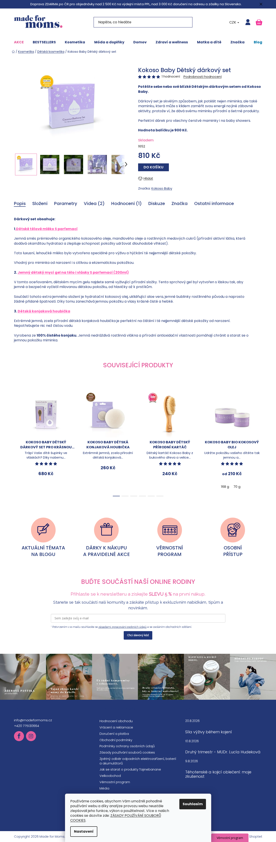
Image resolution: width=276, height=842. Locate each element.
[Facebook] (19, 736)
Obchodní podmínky (115, 740)
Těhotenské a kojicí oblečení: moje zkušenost (218, 774)
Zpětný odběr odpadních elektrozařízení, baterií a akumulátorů (137, 761)
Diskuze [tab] (156, 203)
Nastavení (84, 831)
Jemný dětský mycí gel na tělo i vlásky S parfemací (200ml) (73, 272)
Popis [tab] (20, 203)
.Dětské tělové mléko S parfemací (46, 228)
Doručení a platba (114, 733)
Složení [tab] (40, 203)
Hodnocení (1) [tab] (126, 203)
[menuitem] (19, 42)
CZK (233, 22)
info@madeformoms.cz (33, 720)
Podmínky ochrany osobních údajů (127, 746)
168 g (225, 486)
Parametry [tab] (65, 203)
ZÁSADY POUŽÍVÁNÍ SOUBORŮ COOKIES (115, 818)
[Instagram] (31, 736)
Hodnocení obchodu (116, 721)
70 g (236, 486)
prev (17, 442)
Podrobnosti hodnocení (202, 76)
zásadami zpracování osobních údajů (122, 627)
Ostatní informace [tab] (214, 203)
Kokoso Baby (161, 188)
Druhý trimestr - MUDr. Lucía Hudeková (223, 752)
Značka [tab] (179, 203)
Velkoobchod (110, 775)
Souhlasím (193, 803)
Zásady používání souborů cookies (127, 752)
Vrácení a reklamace (116, 727)
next (258, 442)
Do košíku (153, 167)
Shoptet (255, 836)
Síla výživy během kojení (208, 732)
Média (104, 788)
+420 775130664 (26, 725)
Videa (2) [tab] (94, 203)
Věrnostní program (114, 782)
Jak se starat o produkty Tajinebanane (130, 769)
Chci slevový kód (138, 635)
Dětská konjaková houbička (44, 311)
